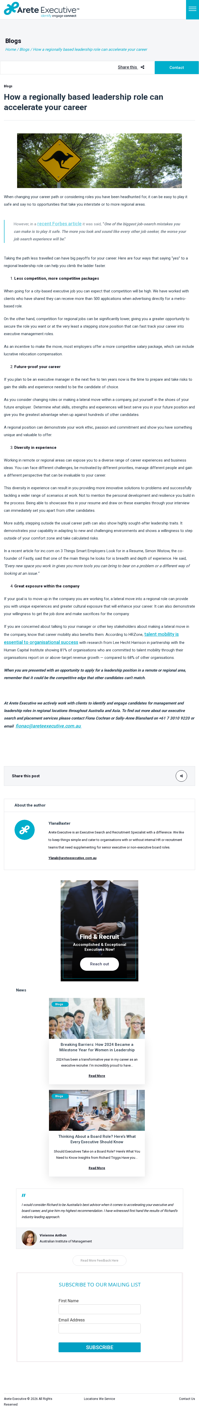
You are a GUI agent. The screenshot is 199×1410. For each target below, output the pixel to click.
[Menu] (192, 9)
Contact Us (187, 1399)
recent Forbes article (59, 223)
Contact (176, 67)
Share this (128, 67)
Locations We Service (99, 1399)
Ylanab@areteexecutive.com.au (72, 858)
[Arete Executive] (41, 9)
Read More (97, 1076)
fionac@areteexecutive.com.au (49, 726)
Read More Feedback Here (99, 1260)
